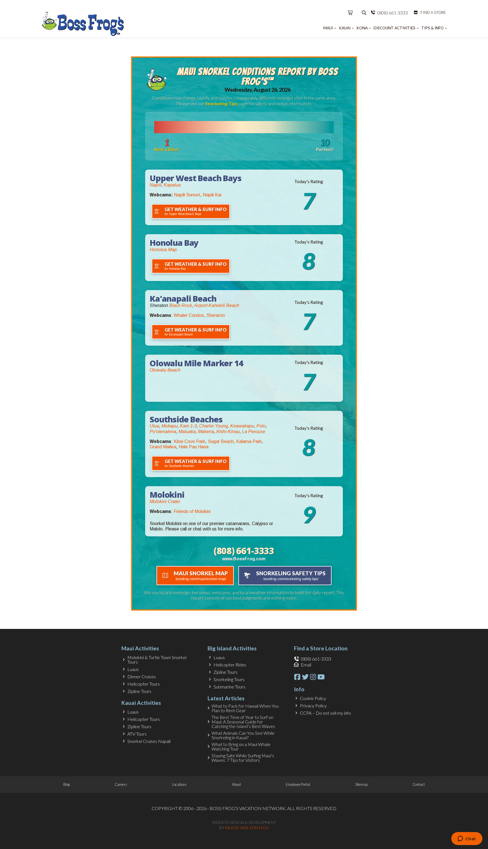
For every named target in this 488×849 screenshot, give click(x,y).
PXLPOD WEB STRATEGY (247, 828)
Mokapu (170, 426)
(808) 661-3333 (392, 12)
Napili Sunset (187, 194)
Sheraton (215, 315)
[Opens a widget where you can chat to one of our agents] (466, 839)
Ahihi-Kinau (228, 431)
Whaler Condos (189, 315)
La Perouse (253, 431)
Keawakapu (242, 426)
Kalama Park (249, 441)
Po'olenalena (163, 431)
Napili (156, 185)
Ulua (154, 426)
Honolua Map (163, 249)
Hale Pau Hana (193, 446)
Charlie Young (213, 426)
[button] (350, 12)
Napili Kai (212, 194)
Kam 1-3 (188, 426)
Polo (261, 426)
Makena (206, 431)
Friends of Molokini (192, 511)
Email (306, 664)
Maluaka (187, 431)
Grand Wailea (163, 446)
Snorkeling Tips (221, 103)
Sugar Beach (221, 441)
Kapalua (172, 185)
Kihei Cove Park (189, 441)
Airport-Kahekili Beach (216, 305)
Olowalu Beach (165, 370)
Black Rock (180, 305)
